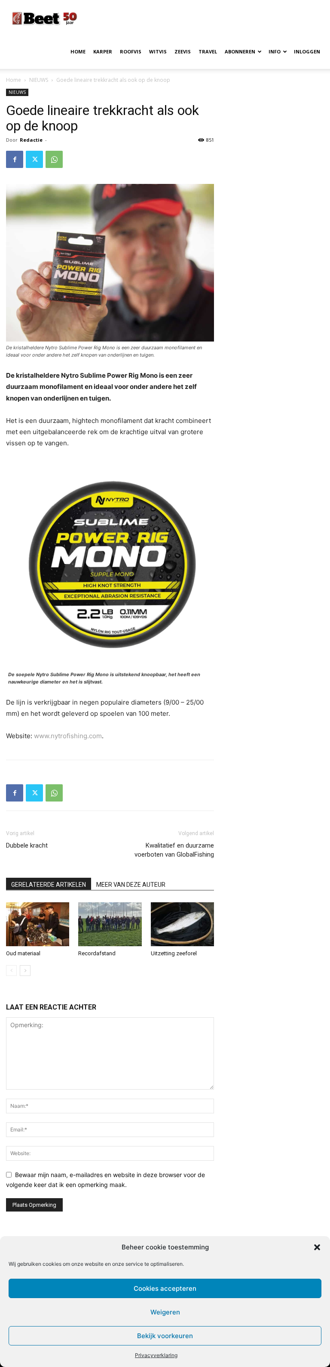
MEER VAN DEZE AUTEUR (130, 884)
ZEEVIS (182, 51)
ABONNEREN (240, 51)
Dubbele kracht (27, 845)
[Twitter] (34, 159)
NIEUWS (38, 80)
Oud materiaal (23, 953)
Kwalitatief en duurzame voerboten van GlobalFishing (174, 850)
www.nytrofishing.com (68, 736)
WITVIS (158, 51)
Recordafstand (97, 953)
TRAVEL (208, 51)
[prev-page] (11, 970)
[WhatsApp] (54, 159)
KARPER (102, 51)
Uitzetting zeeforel (174, 953)
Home (13, 80)
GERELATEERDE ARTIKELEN (48, 884)
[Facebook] (14, 159)
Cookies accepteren (165, 1288)
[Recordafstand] (109, 924)
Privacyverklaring (156, 1355)
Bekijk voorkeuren (165, 1336)
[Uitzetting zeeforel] (182, 924)
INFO (275, 51)
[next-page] (25, 970)
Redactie (31, 140)
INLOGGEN (307, 51)
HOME (78, 51)
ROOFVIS (130, 51)
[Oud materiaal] (37, 924)
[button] (317, 1247)
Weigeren (165, 1312)
